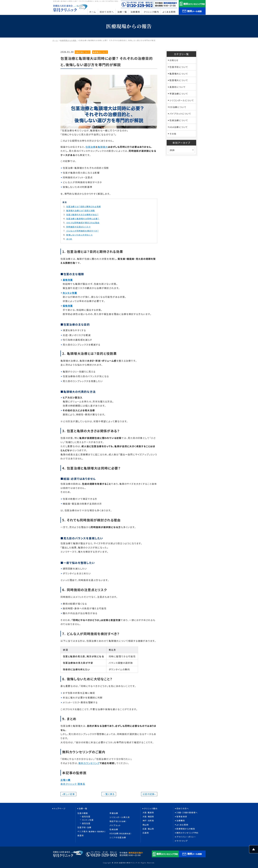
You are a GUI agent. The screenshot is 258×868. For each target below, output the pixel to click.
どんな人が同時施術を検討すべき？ (82, 230)
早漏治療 (114, 813)
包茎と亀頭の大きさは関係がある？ (82, 214)
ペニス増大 (91, 831)
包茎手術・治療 (84, 827)
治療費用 (180, 820)
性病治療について (178, 120)
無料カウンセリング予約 (187, 833)
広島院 (146, 833)
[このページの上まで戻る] (253, 851)
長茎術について (177, 87)
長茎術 (80, 835)
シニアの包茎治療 (118, 837)
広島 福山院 (148, 829)
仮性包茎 (86, 816)
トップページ (60, 808)
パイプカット (115, 825)
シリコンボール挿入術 (120, 817)
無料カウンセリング (88, 763)
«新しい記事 (68, 794)
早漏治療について (178, 93)
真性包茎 (86, 823)
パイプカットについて (180, 113)
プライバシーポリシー (186, 837)
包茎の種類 (82, 813)
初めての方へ (182, 808)
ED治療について (177, 107)
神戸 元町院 (148, 820)
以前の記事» (149, 794)
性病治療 (114, 829)
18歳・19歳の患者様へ (187, 812)
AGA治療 (120, 833)
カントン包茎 (88, 820)
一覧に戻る (109, 794)
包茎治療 (90, 146)
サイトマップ (182, 841)
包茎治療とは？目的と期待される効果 (83, 206)
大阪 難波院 (148, 812)
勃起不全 (118, 821)
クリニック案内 (151, 808)
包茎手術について (82, 52)
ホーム (55, 40)
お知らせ (173, 60)
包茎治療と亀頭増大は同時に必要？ (82, 218)
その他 (172, 133)
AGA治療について (178, 127)
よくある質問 (182, 824)
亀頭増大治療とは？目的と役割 (80, 210)
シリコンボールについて (181, 100)
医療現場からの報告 (68, 40)
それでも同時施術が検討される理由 (82, 222)
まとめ (69, 238)
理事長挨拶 (181, 816)
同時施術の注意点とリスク (78, 226)
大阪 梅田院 (148, 816)
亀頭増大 (103, 146)
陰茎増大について (178, 80)
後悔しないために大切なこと (79, 234)
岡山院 (146, 824)
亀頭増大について (100, 52)
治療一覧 (83, 808)
